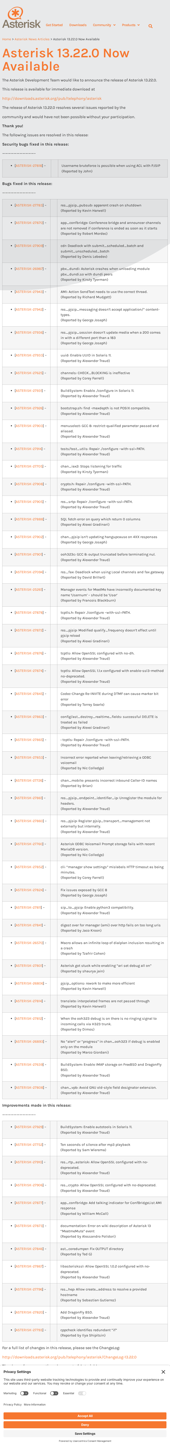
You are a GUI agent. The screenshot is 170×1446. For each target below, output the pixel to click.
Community (102, 25)
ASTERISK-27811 (28, 907)
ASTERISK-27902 (29, 537)
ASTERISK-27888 (29, 519)
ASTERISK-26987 (29, 269)
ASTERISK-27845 (29, 694)
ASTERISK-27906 (29, 1185)
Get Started (54, 25)
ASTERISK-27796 (29, 1289)
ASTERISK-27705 (29, 466)
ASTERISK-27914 (29, 449)
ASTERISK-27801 (29, 965)
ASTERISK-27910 (29, 1162)
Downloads (77, 25)
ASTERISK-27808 (29, 1087)
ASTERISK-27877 (29, 1203)
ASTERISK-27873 (29, 1226)
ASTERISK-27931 (29, 390)
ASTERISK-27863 (29, 717)
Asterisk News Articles (32, 39)
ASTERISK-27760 (29, 844)
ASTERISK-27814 (29, 1001)
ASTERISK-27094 (29, 572)
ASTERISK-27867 (29, 1266)
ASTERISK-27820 (29, 1312)
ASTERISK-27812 (29, 1018)
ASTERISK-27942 (29, 309)
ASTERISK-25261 (29, 589)
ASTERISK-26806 (29, 983)
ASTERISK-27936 (29, 332)
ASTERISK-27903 (29, 426)
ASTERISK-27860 (29, 821)
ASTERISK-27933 (29, 355)
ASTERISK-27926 (29, 408)
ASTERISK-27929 (29, 1127)
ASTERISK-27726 (29, 780)
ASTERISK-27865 (29, 740)
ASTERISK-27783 (29, 205)
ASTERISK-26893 (29, 1041)
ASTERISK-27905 (29, 502)
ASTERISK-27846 (29, 1249)
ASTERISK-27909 (29, 246)
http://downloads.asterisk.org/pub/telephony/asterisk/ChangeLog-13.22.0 (69, 1357)
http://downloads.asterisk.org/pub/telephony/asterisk (52, 98)
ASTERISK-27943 (29, 292)
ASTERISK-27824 (29, 890)
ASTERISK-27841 (29, 925)
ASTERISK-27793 (29, 1330)
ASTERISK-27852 (29, 867)
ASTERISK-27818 (29, 165)
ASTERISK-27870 (29, 223)
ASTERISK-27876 (29, 653)
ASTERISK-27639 (29, 1064)
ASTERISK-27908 (29, 484)
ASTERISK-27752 (29, 1144)
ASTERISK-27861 (29, 798)
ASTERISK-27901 (29, 554)
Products (128, 25)
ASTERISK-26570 (29, 943)
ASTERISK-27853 (29, 757)
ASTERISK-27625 (29, 373)
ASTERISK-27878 (29, 612)
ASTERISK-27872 (29, 630)
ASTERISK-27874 (29, 671)
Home (6, 39)
